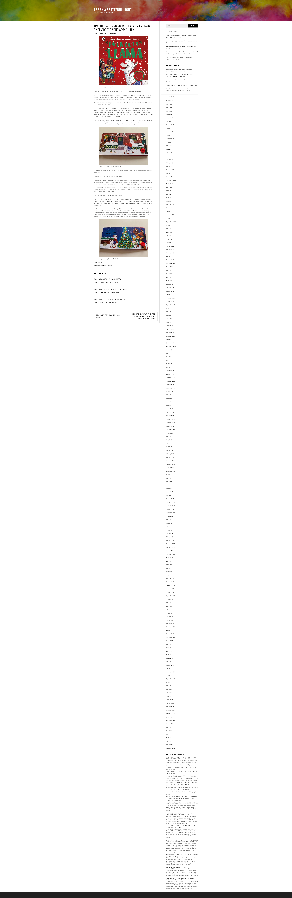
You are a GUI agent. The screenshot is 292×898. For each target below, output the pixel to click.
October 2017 (170, 467)
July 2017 (168, 478)
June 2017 (169, 481)
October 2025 (170, 135)
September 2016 (170, 512)
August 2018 (169, 433)
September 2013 (170, 637)
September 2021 (170, 305)
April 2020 (169, 364)
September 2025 (171, 138)
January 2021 (170, 332)
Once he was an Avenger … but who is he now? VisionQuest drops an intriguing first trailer (182, 840)
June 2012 (169, 689)
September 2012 (170, 679)
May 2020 (169, 360)
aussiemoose (112, 33)
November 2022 (170, 256)
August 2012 (169, 682)
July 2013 (168, 644)
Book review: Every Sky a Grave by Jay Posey (108, 316)
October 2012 (170, 675)
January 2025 (170, 166)
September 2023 (171, 222)
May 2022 (169, 277)
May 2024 (169, 194)
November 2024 (170, 173)
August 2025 (169, 142)
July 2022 (169, 270)
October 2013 (170, 634)
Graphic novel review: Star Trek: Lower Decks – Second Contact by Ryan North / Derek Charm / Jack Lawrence (182, 53)
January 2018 (170, 457)
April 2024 (169, 197)
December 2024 (170, 170)
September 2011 (170, 720)
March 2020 (169, 367)
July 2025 (169, 145)
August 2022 (169, 267)
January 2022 (170, 291)
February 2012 (170, 703)
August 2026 (169, 100)
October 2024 (170, 177)
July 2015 (168, 561)
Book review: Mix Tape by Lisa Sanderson (107, 279)
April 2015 (169, 571)
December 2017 (170, 461)
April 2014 (169, 613)
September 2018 (170, 429)
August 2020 (169, 350)
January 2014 (170, 623)
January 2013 (170, 665)
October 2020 (170, 343)
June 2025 (169, 149)
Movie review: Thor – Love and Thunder (185, 85)
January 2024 (170, 208)
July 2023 (169, 229)
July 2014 (168, 602)
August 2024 (169, 183)
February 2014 (170, 620)
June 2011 (169, 731)
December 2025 (170, 128)
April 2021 (169, 322)
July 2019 (168, 395)
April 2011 (168, 738)
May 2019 (169, 402)
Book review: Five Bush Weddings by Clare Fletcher (111, 289)
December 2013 (170, 627)
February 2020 (170, 370)
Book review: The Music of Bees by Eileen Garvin (109, 299)
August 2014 (169, 599)
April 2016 (169, 530)
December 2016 (170, 502)
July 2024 (169, 187)
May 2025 (169, 152)
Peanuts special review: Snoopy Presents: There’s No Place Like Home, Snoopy (181, 58)
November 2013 (170, 630)
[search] (197, 10)
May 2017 (168, 485)
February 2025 (170, 163)
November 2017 (170, 464)
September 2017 (170, 471)
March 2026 (169, 118)
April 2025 (169, 156)
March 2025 (169, 159)
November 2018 (170, 422)
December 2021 (170, 294)
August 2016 (169, 516)
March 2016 (169, 533)
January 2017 (170, 499)
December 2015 (170, 544)
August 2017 (169, 474)
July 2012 (168, 686)
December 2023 (170, 211)
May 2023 (169, 235)
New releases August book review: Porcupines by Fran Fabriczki (182, 855)
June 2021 (169, 315)
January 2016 (170, 540)
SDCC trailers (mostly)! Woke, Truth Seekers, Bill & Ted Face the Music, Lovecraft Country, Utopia (143, 316)
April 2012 (169, 696)
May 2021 (169, 319)
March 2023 (169, 242)
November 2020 (170, 339)
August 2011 (169, 724)
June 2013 (169, 648)
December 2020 (170, 336)
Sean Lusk (169, 74)
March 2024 (169, 201)
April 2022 (169, 280)
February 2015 (170, 578)
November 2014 (170, 589)
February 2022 (170, 287)
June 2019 (169, 398)
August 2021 (169, 308)
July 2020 (169, 353)
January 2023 (170, 249)
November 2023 (170, 215)
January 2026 (170, 125)
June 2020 (169, 357)
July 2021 (168, 312)
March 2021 (169, 325)
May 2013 (169, 651)
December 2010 (170, 748)
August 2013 (169, 641)
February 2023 (170, 246)
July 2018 (168, 436)
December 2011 (170, 710)
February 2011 (170, 741)
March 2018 (169, 450)
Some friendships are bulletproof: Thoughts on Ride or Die (181, 42)
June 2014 (169, 606)
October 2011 (169, 717)
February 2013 (170, 661)
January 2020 (170, 374)
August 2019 (169, 391)
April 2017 (169, 488)
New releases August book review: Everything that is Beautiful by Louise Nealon (181, 36)
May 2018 (169, 443)
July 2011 (168, 727)
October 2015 (170, 551)
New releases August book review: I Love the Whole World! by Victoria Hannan (181, 47)
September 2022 (171, 263)
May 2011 (168, 734)
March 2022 (169, 284)
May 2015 (168, 568)
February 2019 (170, 412)
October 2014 (170, 592)
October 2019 (170, 384)
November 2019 (170, 381)
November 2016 (170, 505)
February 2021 (170, 329)
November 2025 (170, 132)
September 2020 (171, 346)
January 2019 (170, 415)
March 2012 (169, 699)
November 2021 (170, 298)
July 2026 (169, 104)
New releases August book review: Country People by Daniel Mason (181, 879)
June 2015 (169, 564)
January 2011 (169, 744)
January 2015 (170, 582)
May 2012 (169, 692)
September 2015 (170, 554)
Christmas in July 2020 (106, 265)
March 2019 (169, 409)
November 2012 (170, 672)
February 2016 (170, 537)
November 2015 (170, 547)
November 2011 (170, 713)
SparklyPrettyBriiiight (113, 9)
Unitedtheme (161, 895)
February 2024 (170, 204)
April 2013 (169, 654)
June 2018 (169, 440)
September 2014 (170, 596)
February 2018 (170, 454)
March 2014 (169, 616)
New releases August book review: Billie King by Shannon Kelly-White (181, 826)
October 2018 (170, 426)
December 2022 (170, 253)
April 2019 (169, 405)
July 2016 (168, 519)
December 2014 (170, 585)
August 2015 (169, 557)
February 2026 (170, 121)
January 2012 (170, 706)
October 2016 (170, 509)
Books (101, 263)
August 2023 (169, 225)
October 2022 (170, 260)
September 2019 (170, 388)
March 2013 (169, 658)
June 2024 (169, 190)
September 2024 (171, 180)
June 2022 (169, 274)
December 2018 (170, 419)
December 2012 (170, 668)
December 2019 (170, 377)
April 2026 (169, 114)
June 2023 (169, 232)
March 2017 (169, 492)
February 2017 (170, 495)
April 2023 (169, 239)
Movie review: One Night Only (176, 867)
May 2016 (169, 526)
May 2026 (169, 111)
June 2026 (169, 107)
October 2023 (170, 218)
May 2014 (169, 609)
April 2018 (169, 447)
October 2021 (170, 301)
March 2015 (169, 575)
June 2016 (169, 523)
